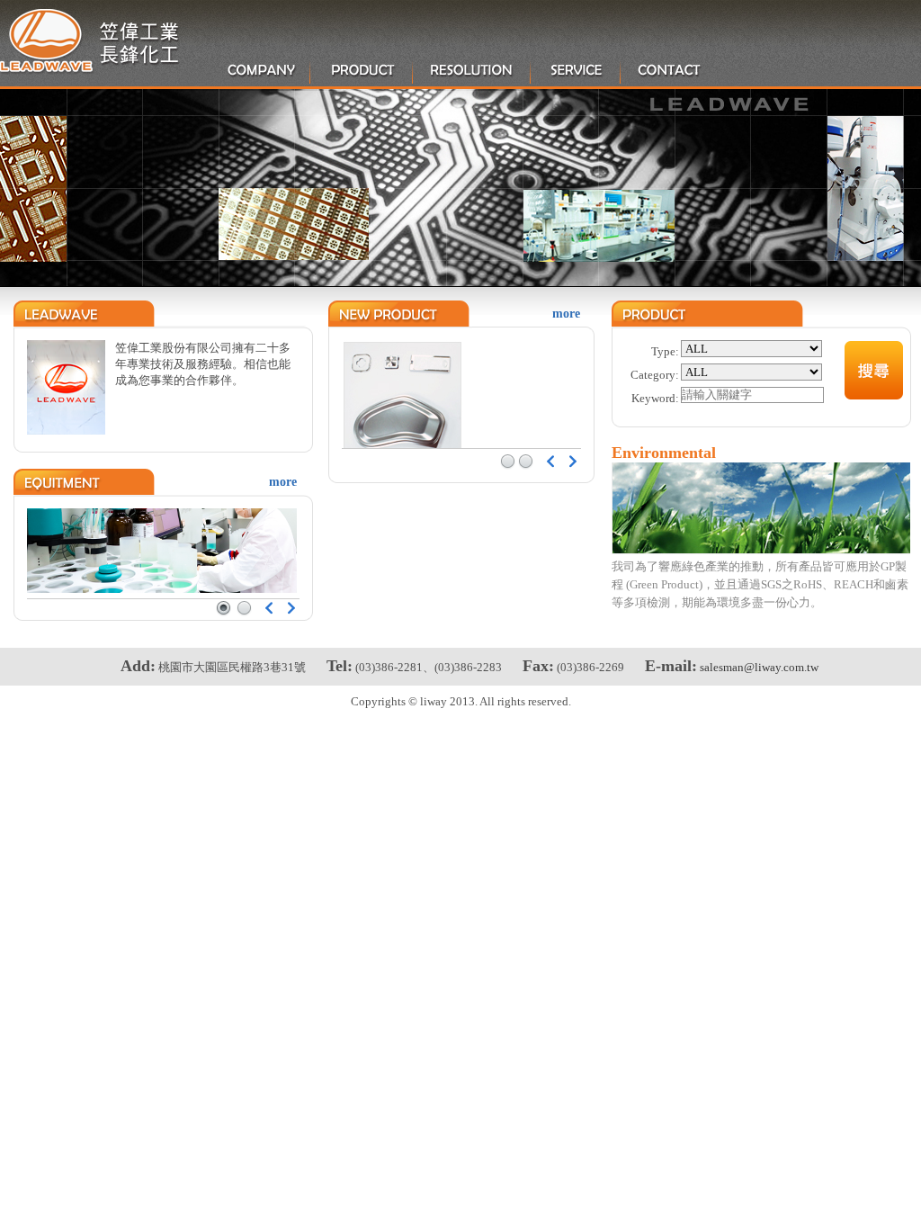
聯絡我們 (670, 70)
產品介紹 (363, 70)
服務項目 (576, 70)
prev (269, 608)
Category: (654, 374)
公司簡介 (261, 70)
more (283, 482)
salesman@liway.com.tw (759, 667)
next (291, 608)
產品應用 (473, 70)
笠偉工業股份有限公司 (90, 42)
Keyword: (655, 398)
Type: (665, 351)
